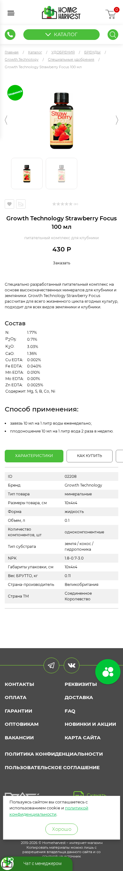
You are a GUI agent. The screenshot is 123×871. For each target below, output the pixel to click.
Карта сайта (83, 738)
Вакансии (19, 738)
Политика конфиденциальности (54, 754)
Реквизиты (81, 684)
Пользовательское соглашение (52, 767)
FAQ (70, 711)
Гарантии (18, 711)
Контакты (19, 684)
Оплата (15, 697)
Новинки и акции (90, 724)
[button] (6, 120)
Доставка (79, 697)
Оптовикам (21, 724)
